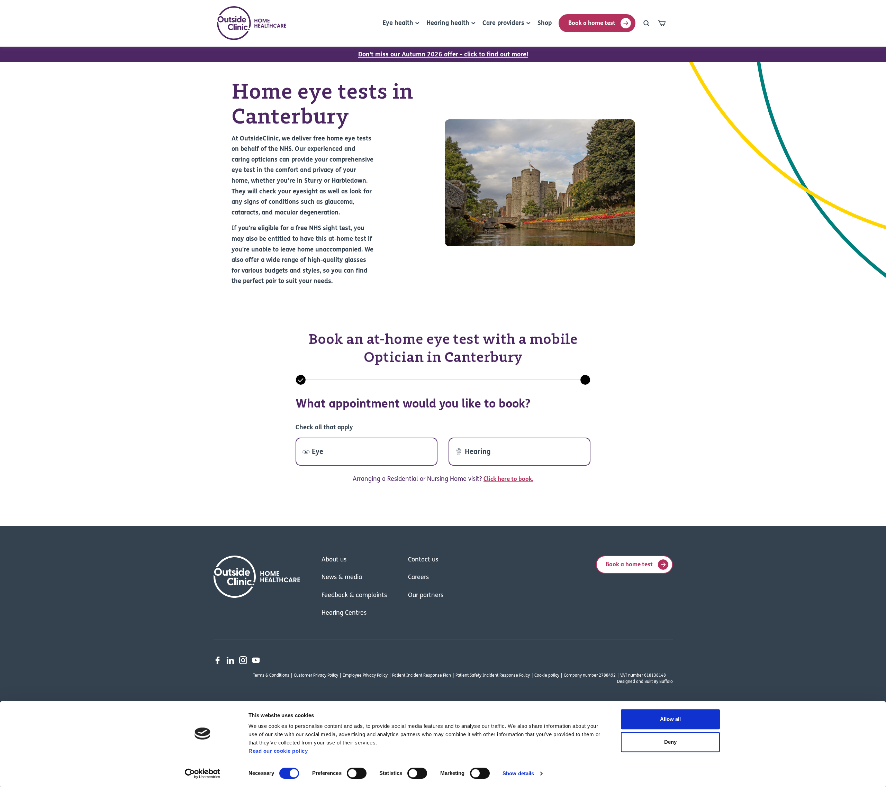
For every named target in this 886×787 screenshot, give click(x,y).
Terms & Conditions (271, 676)
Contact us (423, 560)
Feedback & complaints (354, 596)
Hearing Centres (344, 613)
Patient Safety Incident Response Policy (492, 676)
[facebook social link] (218, 660)
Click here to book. (508, 479)
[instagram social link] (243, 660)
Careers (418, 578)
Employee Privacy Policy (365, 676)
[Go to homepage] (251, 23)
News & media (342, 578)
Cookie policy (546, 676)
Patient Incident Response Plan (421, 676)
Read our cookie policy (278, 751)
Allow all (670, 719)
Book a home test (591, 23)
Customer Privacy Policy (316, 676)
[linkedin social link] (230, 660)
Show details (518, 773)
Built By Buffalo (658, 682)
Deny (670, 742)
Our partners (425, 596)
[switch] (357, 773)
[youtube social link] (256, 660)
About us (334, 560)
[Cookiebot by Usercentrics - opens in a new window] (202, 773)
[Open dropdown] (646, 23)
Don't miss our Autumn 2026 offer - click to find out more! (443, 55)
